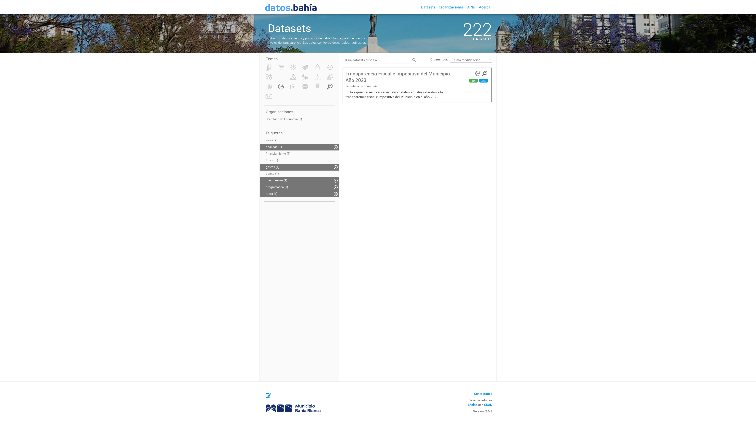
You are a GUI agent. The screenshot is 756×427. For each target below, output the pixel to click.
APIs (471, 7)
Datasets (428, 7)
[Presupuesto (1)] (281, 89)
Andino (472, 405)
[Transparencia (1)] (329, 89)
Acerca (484, 7)
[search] (414, 60)
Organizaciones (451, 7)
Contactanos (483, 394)
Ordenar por (438, 59)
